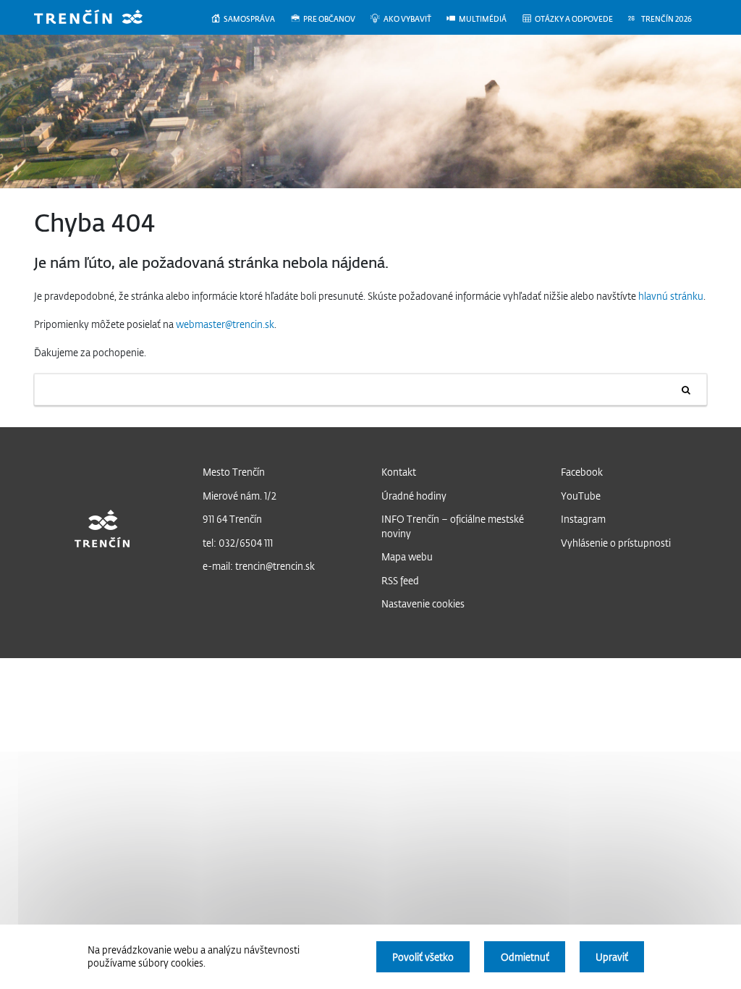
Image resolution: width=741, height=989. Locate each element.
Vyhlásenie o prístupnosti (616, 542)
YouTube (581, 495)
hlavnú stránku (670, 296)
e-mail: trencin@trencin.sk (259, 566)
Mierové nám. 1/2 (239, 495)
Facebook (582, 472)
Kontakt (398, 472)
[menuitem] (250, 19)
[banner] (99, 18)
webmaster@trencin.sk (225, 324)
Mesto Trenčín (234, 472)
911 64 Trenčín (232, 519)
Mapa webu (407, 556)
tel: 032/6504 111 (238, 542)
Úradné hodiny (413, 495)
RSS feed (400, 580)
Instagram (583, 519)
